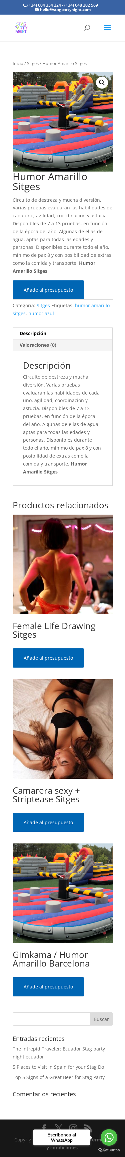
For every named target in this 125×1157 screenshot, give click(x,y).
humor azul (41, 313)
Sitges (33, 63)
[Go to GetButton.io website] (109, 1150)
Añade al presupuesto (48, 290)
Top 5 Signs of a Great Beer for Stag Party (59, 1077)
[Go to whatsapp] (109, 1137)
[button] (102, 83)
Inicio (18, 63)
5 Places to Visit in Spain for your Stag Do (58, 1067)
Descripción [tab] (33, 333)
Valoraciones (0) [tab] (38, 345)
